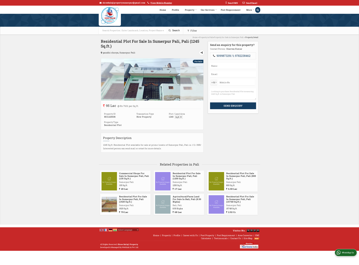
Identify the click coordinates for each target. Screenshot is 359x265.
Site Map (248, 238)
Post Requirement (231, 9)
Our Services (208, 9)
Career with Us (190, 235)
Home (163, 9)
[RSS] (256, 238)
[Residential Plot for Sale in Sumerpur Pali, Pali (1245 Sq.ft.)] (152, 99)
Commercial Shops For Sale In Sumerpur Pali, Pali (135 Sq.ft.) (134, 176)
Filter (193, 30)
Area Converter (245, 235)
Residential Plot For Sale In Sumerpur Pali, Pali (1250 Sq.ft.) (187, 176)
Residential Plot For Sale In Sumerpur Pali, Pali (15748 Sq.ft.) (240, 199)
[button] (161, 3)
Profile (175, 9)
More (249, 9)
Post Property (207, 235)
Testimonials (221, 238)
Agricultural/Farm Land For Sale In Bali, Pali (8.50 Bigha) (187, 199)
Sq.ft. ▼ (178, 117)
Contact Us (235, 238)
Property (190, 9)
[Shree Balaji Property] (110, 15)
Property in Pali (206, 37)
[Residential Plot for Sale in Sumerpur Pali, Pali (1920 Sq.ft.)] (109, 204)
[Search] (257, 10)
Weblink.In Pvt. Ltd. (130, 247)
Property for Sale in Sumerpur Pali (228, 37)
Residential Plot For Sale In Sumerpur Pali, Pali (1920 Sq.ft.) (133, 199)
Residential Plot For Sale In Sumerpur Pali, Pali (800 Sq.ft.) (241, 176)
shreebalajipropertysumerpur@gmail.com (124, 2)
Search (176, 30)
